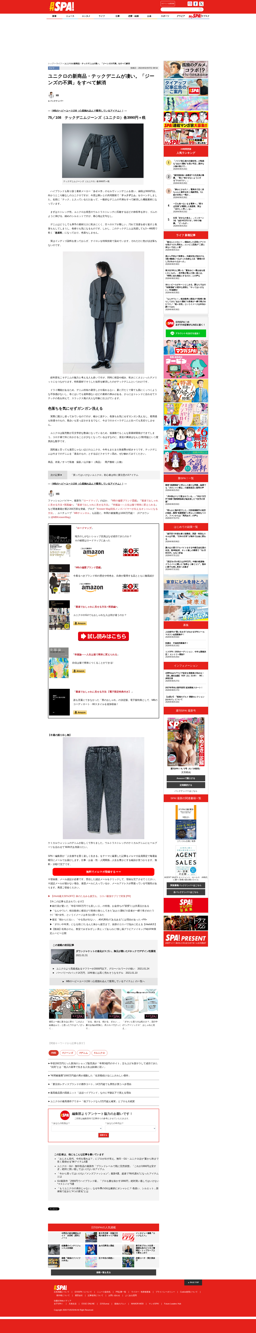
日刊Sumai (105, 1304)
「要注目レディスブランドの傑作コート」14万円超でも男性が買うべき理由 (90, 1084)
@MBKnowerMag (60, 517)
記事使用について (96, 1295)
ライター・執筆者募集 (141, 1292)
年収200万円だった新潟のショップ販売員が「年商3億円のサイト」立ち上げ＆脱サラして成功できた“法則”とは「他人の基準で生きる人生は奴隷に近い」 (104, 1065)
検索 (200, 9)
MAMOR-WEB (137, 1304)
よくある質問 (131, 1295)
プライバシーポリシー (166, 1292)
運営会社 (79, 1295)
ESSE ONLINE (88, 1304)
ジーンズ (68, 1053)
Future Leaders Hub (172, 1304)
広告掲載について (62, 1292)
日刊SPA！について (83, 1292)
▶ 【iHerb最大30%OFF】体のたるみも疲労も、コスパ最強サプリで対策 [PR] (89, 896)
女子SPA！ (59, 1304)
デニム (84, 1053)
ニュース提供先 (104, 1292)
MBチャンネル (81, 513)
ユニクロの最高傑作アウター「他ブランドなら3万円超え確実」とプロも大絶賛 (92, 1101)
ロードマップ (91, 500)
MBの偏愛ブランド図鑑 (124, 500)
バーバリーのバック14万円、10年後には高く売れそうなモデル (96, 973)
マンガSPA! (154, 1304)
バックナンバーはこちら (186, 791)
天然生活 (73, 1304)
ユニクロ (100, 1053)
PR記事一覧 (121, 1292)
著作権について (63, 1295)
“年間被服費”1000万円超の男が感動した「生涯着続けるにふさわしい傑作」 (90, 1075)
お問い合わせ (114, 1295)
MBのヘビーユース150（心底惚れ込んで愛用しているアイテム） (87, 110)
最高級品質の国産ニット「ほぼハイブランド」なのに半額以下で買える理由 (90, 1092)
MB (54, 1053)
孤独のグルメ (120, 1304)
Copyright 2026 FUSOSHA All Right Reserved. (74, 1310)
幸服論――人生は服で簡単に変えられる (134, 504)
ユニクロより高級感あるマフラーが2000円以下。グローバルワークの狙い (102, 968)
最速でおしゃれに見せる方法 (92, 504)
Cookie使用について (189, 1292)
